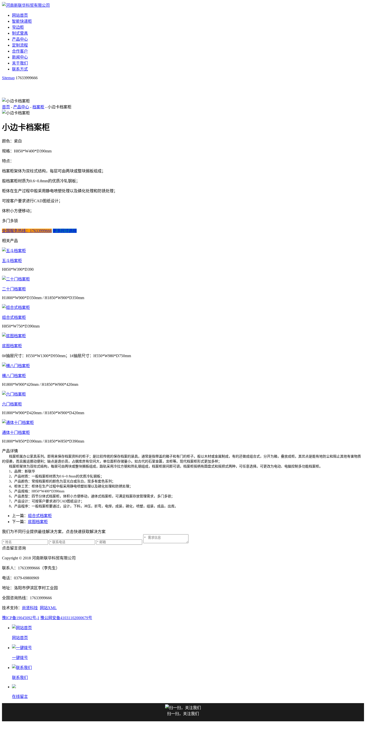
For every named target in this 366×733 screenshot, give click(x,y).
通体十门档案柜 (16, 432)
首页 (6, 107)
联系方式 (20, 69)
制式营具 (20, 33)
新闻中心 (20, 57)
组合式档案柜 (14, 317)
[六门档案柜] (183, 394)
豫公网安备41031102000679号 (66, 618)
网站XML (48, 608)
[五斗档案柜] (183, 250)
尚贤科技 (30, 608)
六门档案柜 (12, 404)
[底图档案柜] (183, 335)
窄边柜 (18, 27)
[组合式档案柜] (183, 307)
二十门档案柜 (14, 289)
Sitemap (8, 78)
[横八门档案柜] (183, 365)
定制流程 (20, 45)
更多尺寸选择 (65, 231)
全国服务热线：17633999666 (27, 231)
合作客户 (20, 51)
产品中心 (20, 39)
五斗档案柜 (12, 261)
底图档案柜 (12, 346)
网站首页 (20, 15)
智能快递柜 (22, 21)
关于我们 (20, 63)
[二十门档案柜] (183, 279)
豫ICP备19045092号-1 (20, 618)
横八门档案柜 (14, 376)
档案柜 (38, 107)
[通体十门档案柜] (183, 422)
